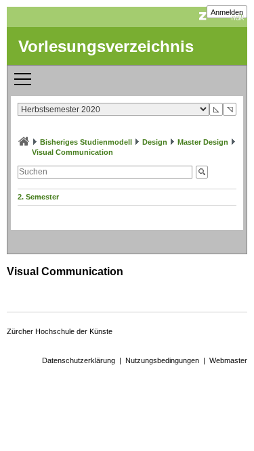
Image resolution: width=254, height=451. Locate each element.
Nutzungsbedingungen (162, 360)
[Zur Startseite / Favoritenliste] (24, 142)
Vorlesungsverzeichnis (106, 46)
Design (154, 142)
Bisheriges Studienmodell (86, 142)
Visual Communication (72, 152)
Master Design (202, 142)
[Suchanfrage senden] (202, 172)
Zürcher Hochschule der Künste (59, 331)
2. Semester (38, 197)
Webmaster (228, 360)
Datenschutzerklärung (78, 360)
